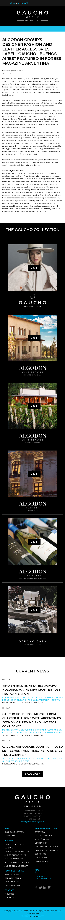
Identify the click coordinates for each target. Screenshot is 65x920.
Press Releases (13, 878)
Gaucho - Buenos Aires (17, 851)
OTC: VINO (52, 911)
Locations (10, 897)
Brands (9, 840)
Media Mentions (13, 882)
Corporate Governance (41, 859)
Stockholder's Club (45, 836)
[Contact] (47, 872)
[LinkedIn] (45, 888)
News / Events (42, 839)
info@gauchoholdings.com (32, 821)
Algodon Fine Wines (15, 855)
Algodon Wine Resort (16, 866)
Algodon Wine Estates (17, 862)
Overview (40, 832)
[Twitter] (41, 888)
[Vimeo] (49, 888)
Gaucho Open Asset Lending (15, 846)
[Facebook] (37, 888)
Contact (10, 890)
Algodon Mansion (14, 859)
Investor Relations (46, 828)
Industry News (12, 885)
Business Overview (14, 832)
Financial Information (46, 850)
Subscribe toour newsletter (43, 877)
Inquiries (9, 894)
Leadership (10, 836)
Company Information (46, 846)
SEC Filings (40, 854)
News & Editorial (14, 871)
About (8, 828)
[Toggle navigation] (32, 29)
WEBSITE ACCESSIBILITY (32, 916)
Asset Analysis (12, 874)
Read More (32, 774)
